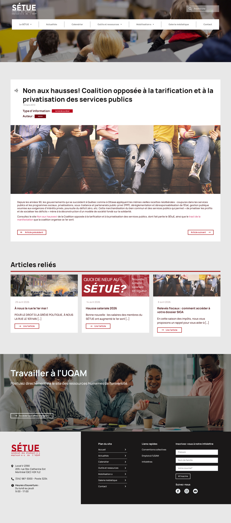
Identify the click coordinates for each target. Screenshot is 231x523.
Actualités (51, 24)
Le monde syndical (62, 111)
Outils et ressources (108, 24)
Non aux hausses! (47, 216)
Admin (40, 116)
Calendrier (77, 24)
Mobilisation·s (143, 24)
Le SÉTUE (24, 24)
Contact (207, 24)
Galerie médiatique (179, 24)
